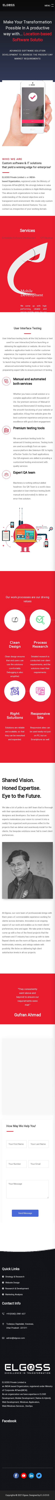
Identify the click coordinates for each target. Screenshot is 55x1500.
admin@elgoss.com (15, 1338)
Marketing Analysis (14, 1294)
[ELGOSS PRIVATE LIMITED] (8, 5)
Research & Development (17, 1288)
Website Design (12, 1282)
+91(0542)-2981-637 (15, 1314)
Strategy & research (14, 1276)
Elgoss (45, 1495)
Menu (48, 5)
